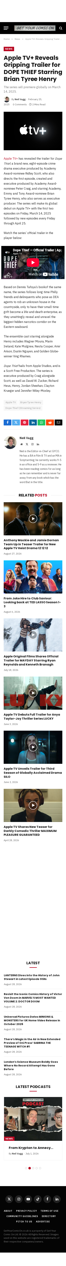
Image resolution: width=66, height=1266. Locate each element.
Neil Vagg (20, 99)
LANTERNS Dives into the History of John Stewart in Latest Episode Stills (32, 977)
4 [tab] (36, 1168)
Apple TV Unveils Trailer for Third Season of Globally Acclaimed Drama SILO (33, 773)
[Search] (60, 28)
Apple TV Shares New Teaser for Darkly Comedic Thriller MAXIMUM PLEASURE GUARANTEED (30, 831)
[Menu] (6, 28)
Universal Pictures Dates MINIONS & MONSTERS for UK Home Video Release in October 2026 (32, 1020)
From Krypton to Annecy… (31, 1147)
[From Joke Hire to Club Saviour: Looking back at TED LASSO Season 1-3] (33, 577)
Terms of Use (49, 1210)
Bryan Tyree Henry (30, 402)
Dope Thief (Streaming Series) (23, 408)
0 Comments (20, 104)
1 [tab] (26, 1168)
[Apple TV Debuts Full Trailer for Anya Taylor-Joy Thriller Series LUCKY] (33, 693)
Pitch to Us (24, 1221)
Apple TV (11, 402)
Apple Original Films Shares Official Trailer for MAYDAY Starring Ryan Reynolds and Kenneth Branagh (31, 660)
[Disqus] (33, 901)
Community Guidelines (22, 1216)
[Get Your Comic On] (35, 28)
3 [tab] (33, 1168)
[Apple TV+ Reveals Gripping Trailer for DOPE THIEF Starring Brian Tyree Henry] (33, 131)
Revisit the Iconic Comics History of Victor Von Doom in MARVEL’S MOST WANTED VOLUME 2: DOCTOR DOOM (33, 997)
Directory (49, 1216)
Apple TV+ (11, 158)
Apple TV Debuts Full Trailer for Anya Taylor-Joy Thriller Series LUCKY (32, 716)
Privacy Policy (26, 1210)
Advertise (43, 1221)
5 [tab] (40, 1168)
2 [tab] (29, 1168)
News (9, 49)
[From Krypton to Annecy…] (33, 1119)
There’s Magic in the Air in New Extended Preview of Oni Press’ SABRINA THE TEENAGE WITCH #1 (32, 1042)
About (8, 1210)
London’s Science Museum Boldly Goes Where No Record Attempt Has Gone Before (31, 1065)
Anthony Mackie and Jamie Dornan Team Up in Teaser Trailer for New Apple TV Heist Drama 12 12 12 (31, 544)
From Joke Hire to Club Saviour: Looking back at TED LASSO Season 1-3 (32, 602)
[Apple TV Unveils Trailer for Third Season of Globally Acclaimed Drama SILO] (33, 747)
